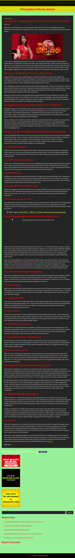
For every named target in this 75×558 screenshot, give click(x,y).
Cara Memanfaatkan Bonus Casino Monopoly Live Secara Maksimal (23, 522)
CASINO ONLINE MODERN (33, 135)
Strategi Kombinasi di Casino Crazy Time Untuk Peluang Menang (23, 534)
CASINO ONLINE (8, 18)
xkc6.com (50, 441)
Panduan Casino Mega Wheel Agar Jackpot (16, 530)
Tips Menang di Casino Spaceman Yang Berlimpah (18, 538)
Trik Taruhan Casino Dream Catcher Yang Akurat (18, 526)
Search (4, 510)
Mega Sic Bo (58, 63)
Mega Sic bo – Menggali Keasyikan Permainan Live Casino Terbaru (37, 21)
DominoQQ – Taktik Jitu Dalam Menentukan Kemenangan (42, 212)
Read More (8, 444)
